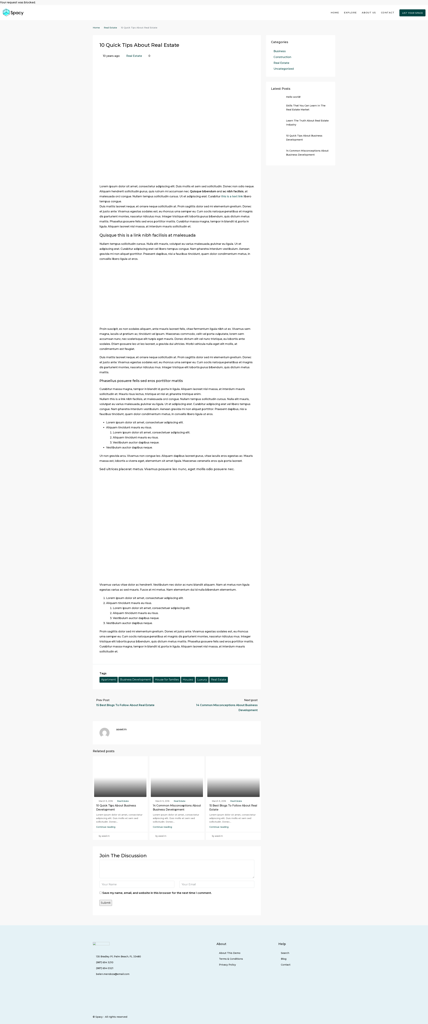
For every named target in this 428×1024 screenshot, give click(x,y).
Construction (282, 57)
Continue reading (105, 827)
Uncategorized (284, 68)
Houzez (188, 679)
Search (285, 952)
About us (369, 12)
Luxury (202, 679)
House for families (167, 679)
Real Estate (110, 27)
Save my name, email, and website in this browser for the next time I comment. (157, 893)
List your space (412, 13)
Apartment (108, 679)
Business (280, 51)
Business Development (135, 679)
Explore (350, 12)
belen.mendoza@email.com (112, 974)
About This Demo (229, 952)
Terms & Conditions (231, 958)
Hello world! (293, 96)
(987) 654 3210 (104, 962)
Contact (388, 12)
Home (335, 12)
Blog (283, 958)
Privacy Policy (227, 964)
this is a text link (232, 196)
